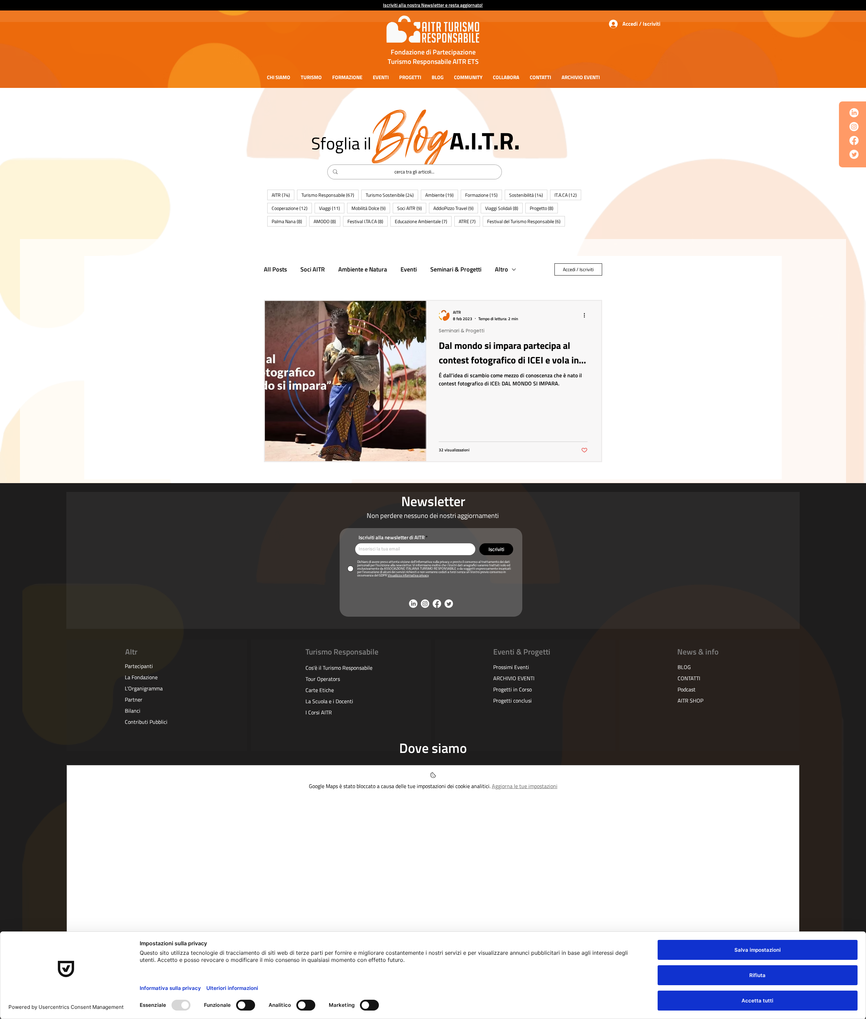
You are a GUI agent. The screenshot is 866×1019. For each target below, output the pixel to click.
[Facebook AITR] (854, 140)
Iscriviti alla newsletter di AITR (392, 537)
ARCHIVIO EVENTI (513, 678)
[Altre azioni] (587, 315)
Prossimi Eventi (511, 667)
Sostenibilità (528, 194)
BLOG (684, 667)
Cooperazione (292, 208)
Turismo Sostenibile (392, 194)
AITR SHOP (690, 700)
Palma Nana (289, 221)
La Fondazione (141, 677)
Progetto (544, 208)
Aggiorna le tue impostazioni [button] (524, 786)
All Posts (275, 269)
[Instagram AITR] (854, 126)
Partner (133, 699)
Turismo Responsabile (330, 194)
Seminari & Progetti (455, 269)
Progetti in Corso (512, 689)
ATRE (469, 221)
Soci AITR (411, 208)
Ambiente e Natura (362, 269)
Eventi (409, 269)
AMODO (327, 221)
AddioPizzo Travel (455, 208)
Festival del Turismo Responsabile (526, 221)
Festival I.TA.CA (367, 221)
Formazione (483, 194)
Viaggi (331, 208)
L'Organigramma (144, 688)
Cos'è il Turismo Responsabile (338, 668)
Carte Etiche (319, 690)
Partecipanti (139, 666)
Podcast (687, 689)
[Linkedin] (854, 112)
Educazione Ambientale (423, 221)
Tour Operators (322, 679)
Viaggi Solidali (504, 208)
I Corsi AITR (318, 712)
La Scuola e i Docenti (329, 701)
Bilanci (132, 711)
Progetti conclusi (512, 700)
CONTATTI (689, 678)
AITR (283, 194)
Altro (501, 269)
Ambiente (441, 194)
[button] (278, 77)
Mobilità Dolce (370, 208)
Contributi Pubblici (146, 722)
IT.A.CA (567, 194)
